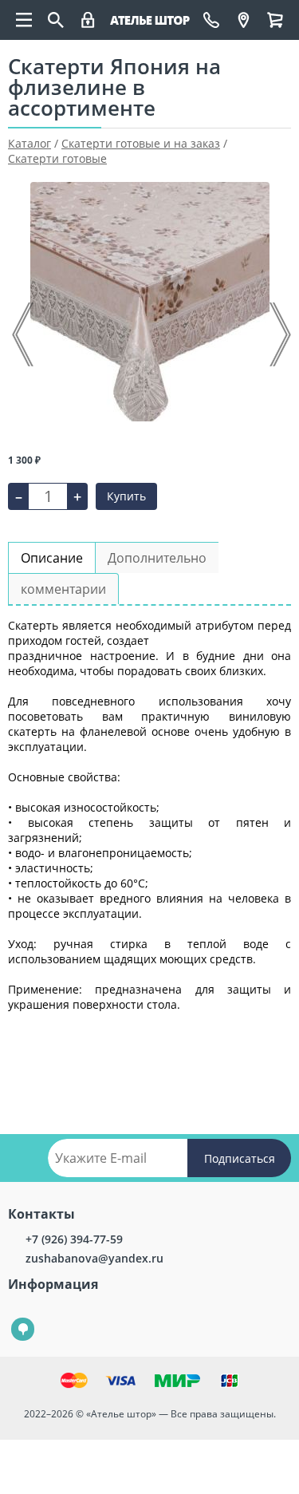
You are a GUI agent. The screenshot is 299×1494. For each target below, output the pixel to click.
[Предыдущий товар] (24, 334)
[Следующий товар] (279, 334)
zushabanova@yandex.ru (94, 1258)
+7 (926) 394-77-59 (74, 1239)
